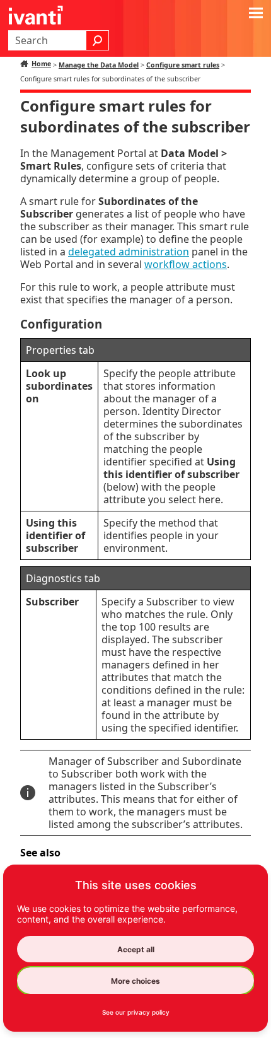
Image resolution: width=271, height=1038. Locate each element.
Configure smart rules (182, 65)
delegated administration (128, 252)
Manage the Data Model (99, 65)
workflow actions (185, 264)
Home (41, 63)
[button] (97, 40)
